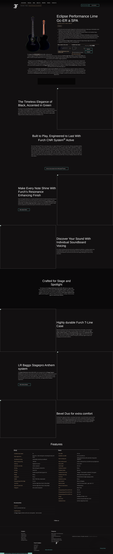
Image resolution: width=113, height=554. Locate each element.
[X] (55, 523)
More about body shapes (76, 54)
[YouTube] (60, 523)
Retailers (44, 2)
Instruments (23, 2)
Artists (35, 549)
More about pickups (24, 384)
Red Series (23, 533)
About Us (38, 2)
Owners (48, 2)
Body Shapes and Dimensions (57, 533)
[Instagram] (58, 523)
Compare (88, 51)
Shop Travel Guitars (85, 5)
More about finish (23, 209)
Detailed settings (7, 553)
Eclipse (26, 5)
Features (29, 2)
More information (48, 549)
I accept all (2, 553)
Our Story (36, 546)
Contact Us (54, 2)
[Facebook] (52, 523)
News (34, 2)
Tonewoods (53, 534)
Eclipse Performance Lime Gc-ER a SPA (35, 5)
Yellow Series (23, 534)
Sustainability (36, 550)
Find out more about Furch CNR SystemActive (55, 168)
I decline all (13, 553)
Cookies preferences (93, 536)
